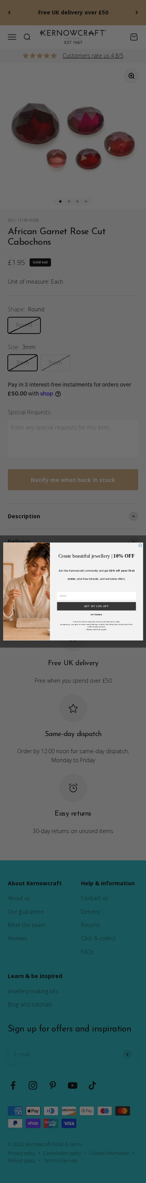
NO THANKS (96, 615)
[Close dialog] (140, 545)
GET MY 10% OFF (96, 606)
